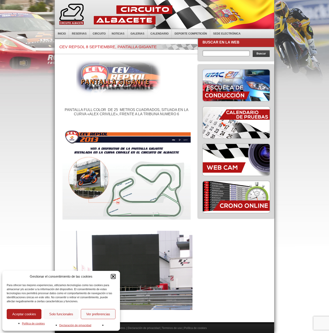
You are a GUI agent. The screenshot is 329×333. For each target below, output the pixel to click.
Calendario (159, 33)
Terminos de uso (172, 328)
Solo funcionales (61, 314)
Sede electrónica (227, 33)
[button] (113, 276)
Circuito (99, 33)
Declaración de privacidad (75, 325)
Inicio (62, 33)
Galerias (137, 33)
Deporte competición (191, 33)
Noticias (118, 33)
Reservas (79, 33)
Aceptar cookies (24, 314)
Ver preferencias (98, 314)
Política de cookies (33, 323)
